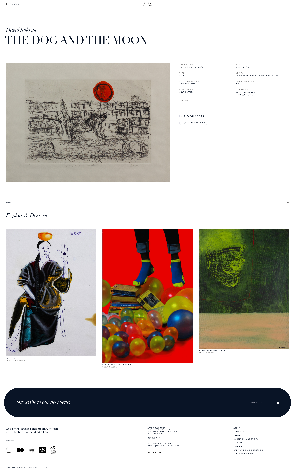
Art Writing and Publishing (248, 450)
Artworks (10, 13)
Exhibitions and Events (246, 439)
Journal (237, 443)
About (236, 428)
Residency (238, 446)
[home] (147, 4)
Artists (237, 435)
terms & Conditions (14, 467)
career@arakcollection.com (163, 446)
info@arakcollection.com (162, 443)
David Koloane (243, 67)
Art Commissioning (243, 454)
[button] (288, 4)
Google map (154, 438)
